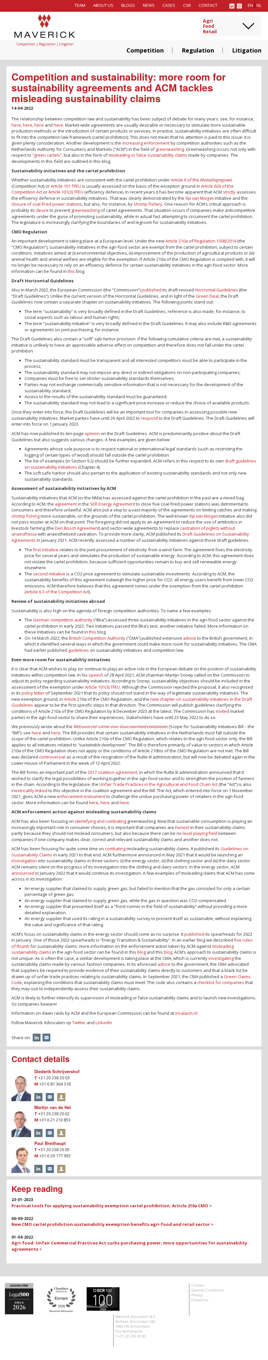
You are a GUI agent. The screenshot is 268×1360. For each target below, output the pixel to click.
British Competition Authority (97, 638)
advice (189, 638)
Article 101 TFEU (66, 186)
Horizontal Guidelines (216, 290)
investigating (221, 958)
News (149, 5)
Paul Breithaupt (50, 1143)
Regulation (198, 50)
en (250, 5)
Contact (208, 5)
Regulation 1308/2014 (215, 241)
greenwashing (170, 149)
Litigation (246, 50)
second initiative (49, 574)
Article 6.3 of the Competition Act (57, 592)
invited (222, 711)
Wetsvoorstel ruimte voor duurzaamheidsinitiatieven (121, 726)
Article (70, 699)
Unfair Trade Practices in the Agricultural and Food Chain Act (158, 784)
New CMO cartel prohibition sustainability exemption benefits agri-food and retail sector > (112, 1224)
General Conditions (207, 1290)
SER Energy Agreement (112, 504)
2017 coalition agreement (112, 772)
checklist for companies (220, 982)
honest (182, 827)
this (71, 271)
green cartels (47, 155)
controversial (52, 757)
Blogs (128, 5)
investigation (24, 861)
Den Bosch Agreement (77, 528)
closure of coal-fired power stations (46, 204)
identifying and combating (100, 821)
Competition (145, 50)
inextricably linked (29, 790)
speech (96, 675)
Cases (168, 5)
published (151, 290)
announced (22, 873)
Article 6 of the (201, 180)
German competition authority (62, 620)
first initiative (46, 550)
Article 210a (176, 241)
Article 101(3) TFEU (65, 192)
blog (141, 952)
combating (115, 849)
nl (259, 5)
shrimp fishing (25, 516)
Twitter (79, 1022)
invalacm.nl (186, 1013)
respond (149, 418)
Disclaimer (200, 1300)
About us (103, 5)
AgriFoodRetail (210, 26)
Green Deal (207, 296)
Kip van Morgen (199, 198)
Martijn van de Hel (52, 1107)
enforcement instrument (81, 796)
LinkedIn (103, 1022)
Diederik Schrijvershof (56, 1071)
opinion (92, 433)
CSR (187, 5)
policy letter (33, 693)
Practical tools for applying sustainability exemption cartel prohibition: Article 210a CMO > (111, 1206)
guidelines (78, 650)
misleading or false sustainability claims (148, 155)
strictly (229, 192)
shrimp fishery (148, 204)
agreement (66, 504)
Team (80, 5)
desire (42, 210)
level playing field (200, 833)
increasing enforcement (146, 143)
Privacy (196, 1295)
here (16, 125)
